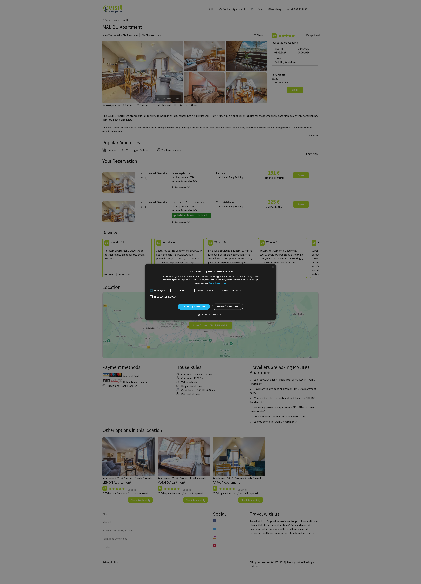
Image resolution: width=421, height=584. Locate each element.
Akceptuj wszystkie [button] (194, 306)
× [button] (272, 267)
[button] (210, 314)
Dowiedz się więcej (217, 282)
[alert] (210, 292)
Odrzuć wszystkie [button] (227, 306)
